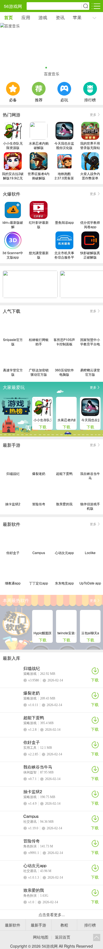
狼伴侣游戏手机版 (90, 506)
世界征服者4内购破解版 (38, 175)
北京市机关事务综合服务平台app (64, 255)
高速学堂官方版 (13, 372)
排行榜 (90, 99)
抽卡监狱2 (12, 504)
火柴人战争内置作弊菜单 (90, 175)
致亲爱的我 (64, 504)
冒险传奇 (38, 504)
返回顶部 (96, 937)
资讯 (60, 17)
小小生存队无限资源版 (13, 145)
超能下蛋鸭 (64, 473)
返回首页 (62, 937)
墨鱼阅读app (64, 222)
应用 (25, 17)
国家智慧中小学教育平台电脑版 (90, 341)
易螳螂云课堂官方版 (90, 372)
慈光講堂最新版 (39, 255)
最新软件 (12, 925)
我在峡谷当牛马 (90, 475)
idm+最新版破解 (12, 224)
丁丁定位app (38, 583)
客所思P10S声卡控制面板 (64, 341)
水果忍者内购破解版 (39, 145)
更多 (93, 114)
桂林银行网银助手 (39, 341)
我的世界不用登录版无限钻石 (90, 145)
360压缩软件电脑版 (64, 372)
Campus (38, 553)
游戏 (42, 17)
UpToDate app (90, 583)
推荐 (39, 99)
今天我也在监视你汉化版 (64, 145)
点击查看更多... (51, 914)
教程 (64, 925)
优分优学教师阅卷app (90, 224)
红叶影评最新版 (39, 224)
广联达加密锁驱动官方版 (39, 372)
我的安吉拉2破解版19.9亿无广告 (13, 175)
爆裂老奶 (38, 473)
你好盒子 (13, 553)
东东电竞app (64, 583)
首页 (8, 17)
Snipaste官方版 (13, 341)
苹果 (77, 17)
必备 (13, 99)
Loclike (90, 553)
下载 (95, 680)
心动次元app (64, 553)
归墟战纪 (13, 473)
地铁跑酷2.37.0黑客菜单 (64, 175)
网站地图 (40, 937)
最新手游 (38, 925)
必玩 (64, 99)
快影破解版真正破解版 (90, 255)
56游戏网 (13, 6)
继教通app (13, 583)
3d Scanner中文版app (12, 255)
